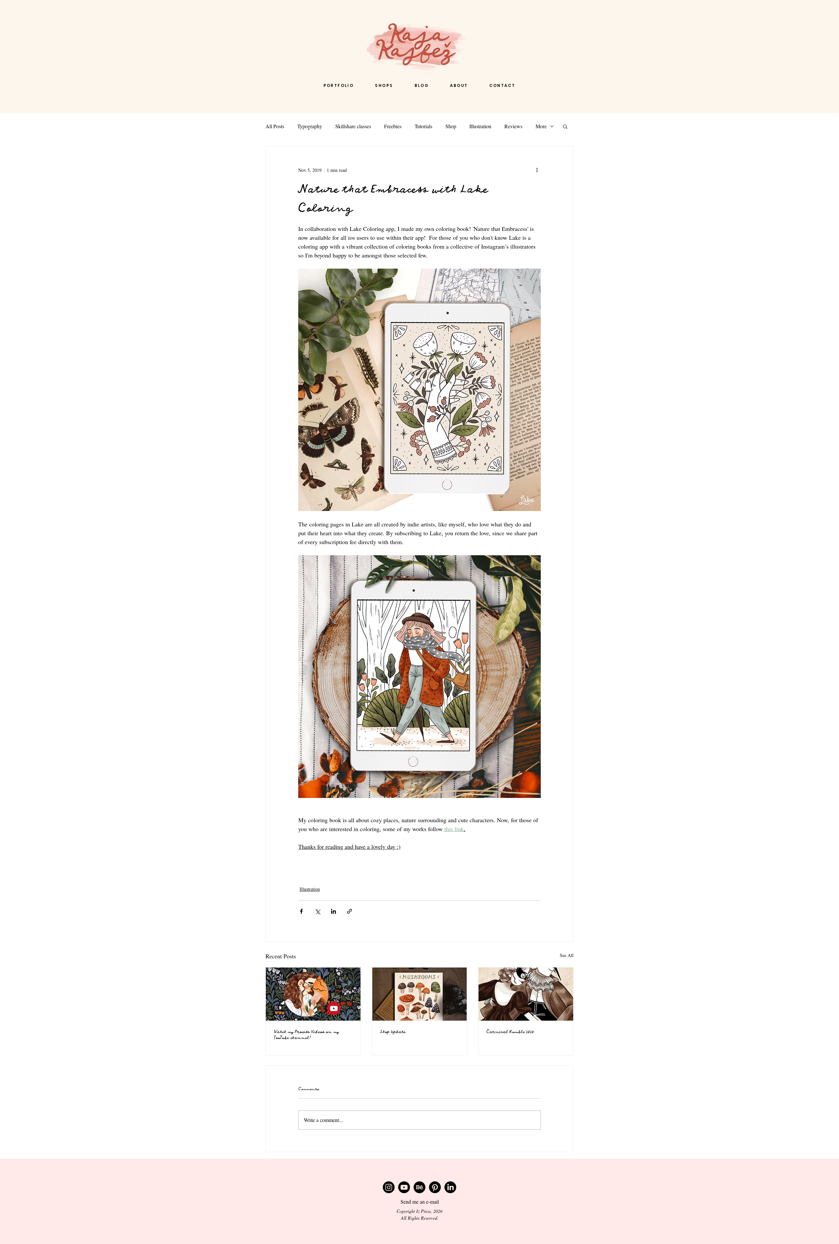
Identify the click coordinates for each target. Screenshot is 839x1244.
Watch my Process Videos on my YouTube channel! (306, 1035)
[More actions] (537, 170)
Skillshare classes (353, 126)
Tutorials (423, 126)
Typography (309, 126)
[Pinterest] (435, 1187)
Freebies (392, 126)
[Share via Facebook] (301, 911)
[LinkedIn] (450, 1187)
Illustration (480, 126)
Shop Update (392, 1032)
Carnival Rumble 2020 (510, 1032)
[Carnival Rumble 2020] (525, 994)
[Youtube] (404, 1187)
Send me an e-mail (419, 1201)
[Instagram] (389, 1187)
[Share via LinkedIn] (333, 911)
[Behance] (419, 1187)
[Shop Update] (419, 994)
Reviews (513, 126)
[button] (565, 126)
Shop (450, 126)
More (541, 126)
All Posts (274, 126)
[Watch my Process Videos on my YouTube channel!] (313, 994)
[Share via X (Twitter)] (317, 911)
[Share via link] (349, 911)
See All (567, 955)
